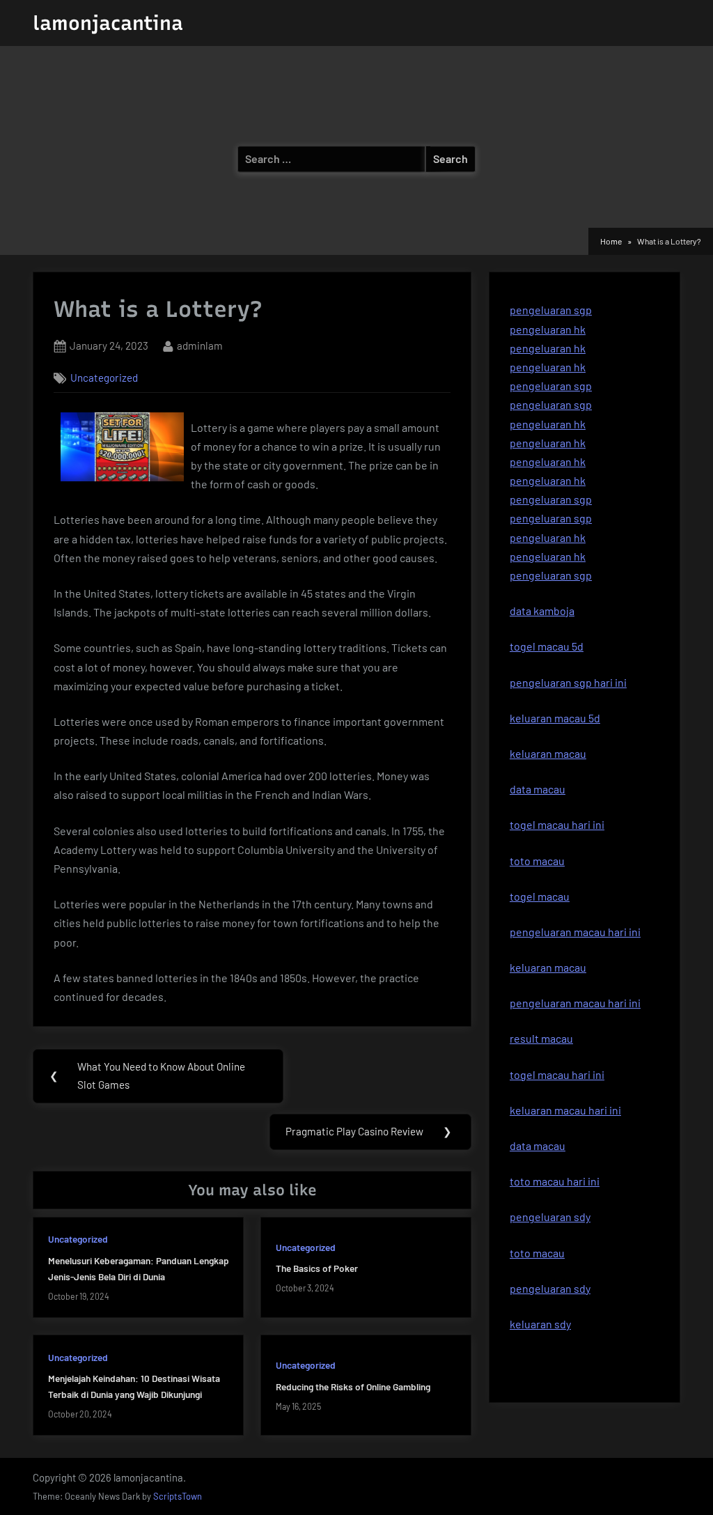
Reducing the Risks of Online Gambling (353, 1386)
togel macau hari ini (557, 1074)
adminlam (200, 345)
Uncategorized (104, 377)
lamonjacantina (108, 23)
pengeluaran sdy (550, 1288)
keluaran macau (548, 967)
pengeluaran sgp (551, 309)
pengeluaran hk (548, 329)
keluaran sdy (540, 1323)
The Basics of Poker (317, 1268)
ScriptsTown (177, 1496)
